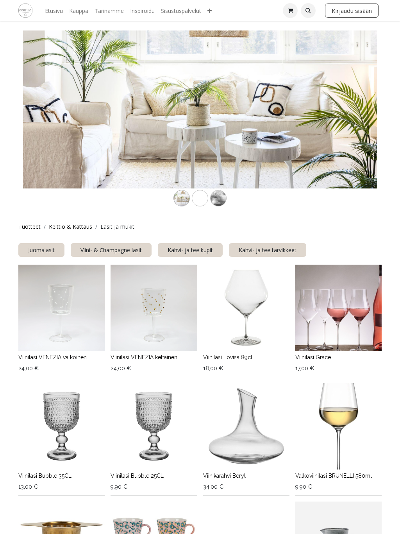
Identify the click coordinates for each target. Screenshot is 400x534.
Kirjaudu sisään (352, 10)
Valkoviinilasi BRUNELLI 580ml (333, 476)
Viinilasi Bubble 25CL (137, 476)
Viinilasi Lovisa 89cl (227, 357)
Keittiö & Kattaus (70, 226)
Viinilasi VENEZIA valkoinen (52, 357)
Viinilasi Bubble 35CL (44, 476)
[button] (308, 10)
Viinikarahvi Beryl (224, 476)
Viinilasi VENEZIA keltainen (144, 357)
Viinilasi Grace (313, 357)
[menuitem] (54, 11)
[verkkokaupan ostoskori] (290, 10)
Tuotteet (29, 226)
